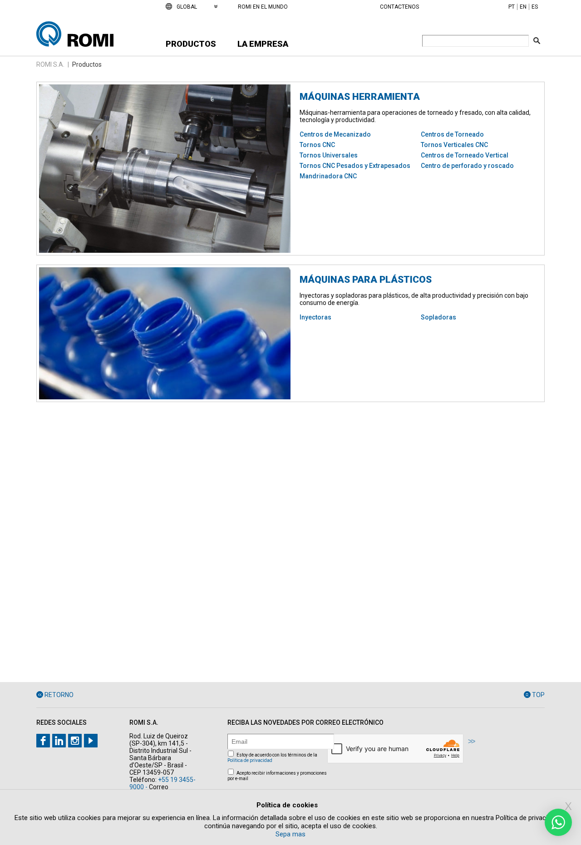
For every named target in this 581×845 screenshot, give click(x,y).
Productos (191, 44)
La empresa (262, 44)
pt (511, 7)
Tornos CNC (317, 144)
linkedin (59, 740)
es (535, 7)
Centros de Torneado (452, 134)
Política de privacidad (249, 760)
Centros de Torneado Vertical (464, 155)
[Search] (537, 40)
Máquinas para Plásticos (366, 279)
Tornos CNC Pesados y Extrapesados (355, 165)
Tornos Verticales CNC (454, 144)
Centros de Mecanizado (335, 134)
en (523, 7)
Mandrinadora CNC (328, 176)
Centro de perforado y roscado (467, 165)
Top (538, 694)
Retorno (59, 694)
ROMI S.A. (50, 64)
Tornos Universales (329, 155)
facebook (43, 740)
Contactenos (399, 7)
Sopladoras (438, 317)
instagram (75, 740)
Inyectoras (315, 317)
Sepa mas (290, 834)
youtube (91, 740)
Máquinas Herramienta (360, 96)
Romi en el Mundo (263, 7)
